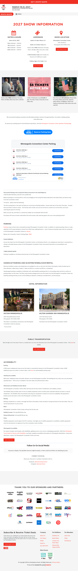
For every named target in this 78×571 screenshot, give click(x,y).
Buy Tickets (38, 65)
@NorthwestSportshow (41, 461)
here (72, 342)
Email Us (42, 543)
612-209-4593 (44, 545)
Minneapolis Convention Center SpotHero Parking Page (56, 123)
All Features (68, 540)
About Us (42, 535)
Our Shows (43, 538)
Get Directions (62, 49)
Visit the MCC (9, 440)
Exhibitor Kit (55, 535)
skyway (28, 231)
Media (41, 540)
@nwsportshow (41, 464)
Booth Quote (6, 14)
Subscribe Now (10, 544)
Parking (6, 227)
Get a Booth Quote (39, 2)
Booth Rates (55, 538)
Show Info (67, 535)
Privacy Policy (56, 562)
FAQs (66, 538)
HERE (30, 234)
